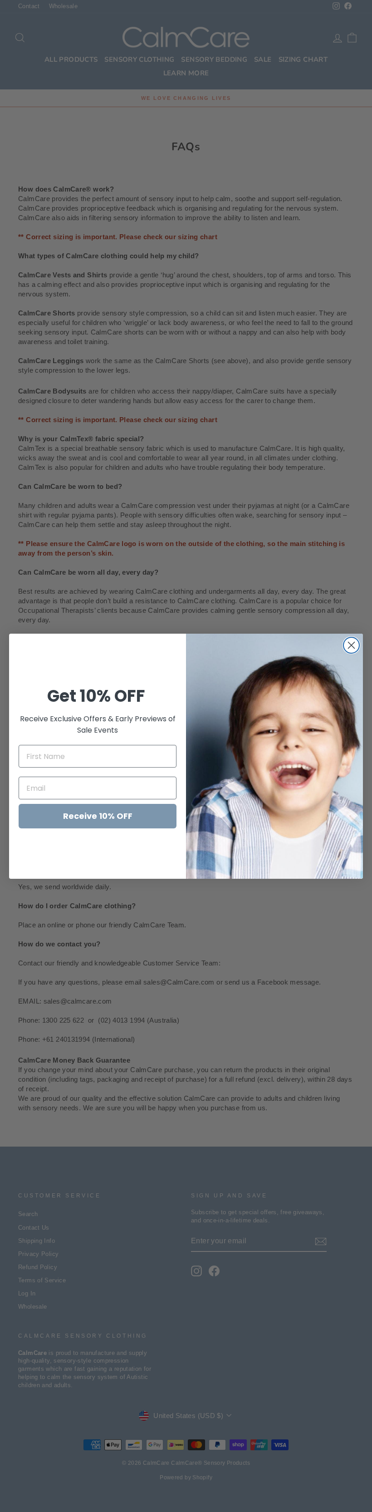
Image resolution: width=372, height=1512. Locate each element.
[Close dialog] (351, 645)
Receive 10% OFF (97, 816)
